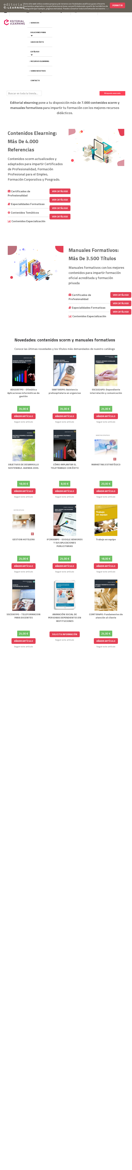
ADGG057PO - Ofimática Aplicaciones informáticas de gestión (23, 393)
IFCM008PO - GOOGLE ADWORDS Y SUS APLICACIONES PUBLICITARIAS (64, 542)
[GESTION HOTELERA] (23, 520)
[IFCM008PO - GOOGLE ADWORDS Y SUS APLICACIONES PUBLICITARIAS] (64, 520)
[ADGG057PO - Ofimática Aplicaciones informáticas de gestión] (23, 370)
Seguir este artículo (23, 421)
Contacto (35, 80)
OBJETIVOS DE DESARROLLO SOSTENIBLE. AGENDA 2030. (23, 466)
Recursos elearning (40, 61)
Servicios (35, 22)
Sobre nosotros (38, 71)
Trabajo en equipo (106, 539)
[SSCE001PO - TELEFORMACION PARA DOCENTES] (23, 595)
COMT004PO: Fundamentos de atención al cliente (106, 615)
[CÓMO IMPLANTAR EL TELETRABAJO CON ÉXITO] (64, 445)
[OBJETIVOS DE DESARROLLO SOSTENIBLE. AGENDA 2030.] (23, 445)
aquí (107, 8)
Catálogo (35, 51)
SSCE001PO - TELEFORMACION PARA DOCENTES (23, 615)
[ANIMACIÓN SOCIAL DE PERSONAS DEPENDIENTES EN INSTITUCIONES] (64, 595)
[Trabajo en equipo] (105, 520)
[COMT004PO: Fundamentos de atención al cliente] (105, 595)
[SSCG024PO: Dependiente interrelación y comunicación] (105, 370)
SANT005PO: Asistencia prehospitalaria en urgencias (65, 391)
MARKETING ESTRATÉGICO (105, 464)
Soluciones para (38, 32)
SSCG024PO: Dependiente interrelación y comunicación (106, 391)
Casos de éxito (37, 42)
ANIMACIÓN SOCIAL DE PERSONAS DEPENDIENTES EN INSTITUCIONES (64, 617)
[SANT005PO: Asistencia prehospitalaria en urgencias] (64, 370)
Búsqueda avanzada (112, 93)
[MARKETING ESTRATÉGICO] (105, 445)
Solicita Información (64, 634)
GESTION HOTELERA (23, 539)
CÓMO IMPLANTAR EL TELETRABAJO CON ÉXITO (65, 466)
